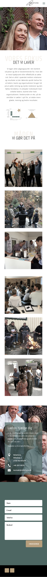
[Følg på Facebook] (7, 570)
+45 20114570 (18, 465)
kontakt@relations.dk (22, 470)
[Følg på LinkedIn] (12, 570)
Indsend (34, 543)
